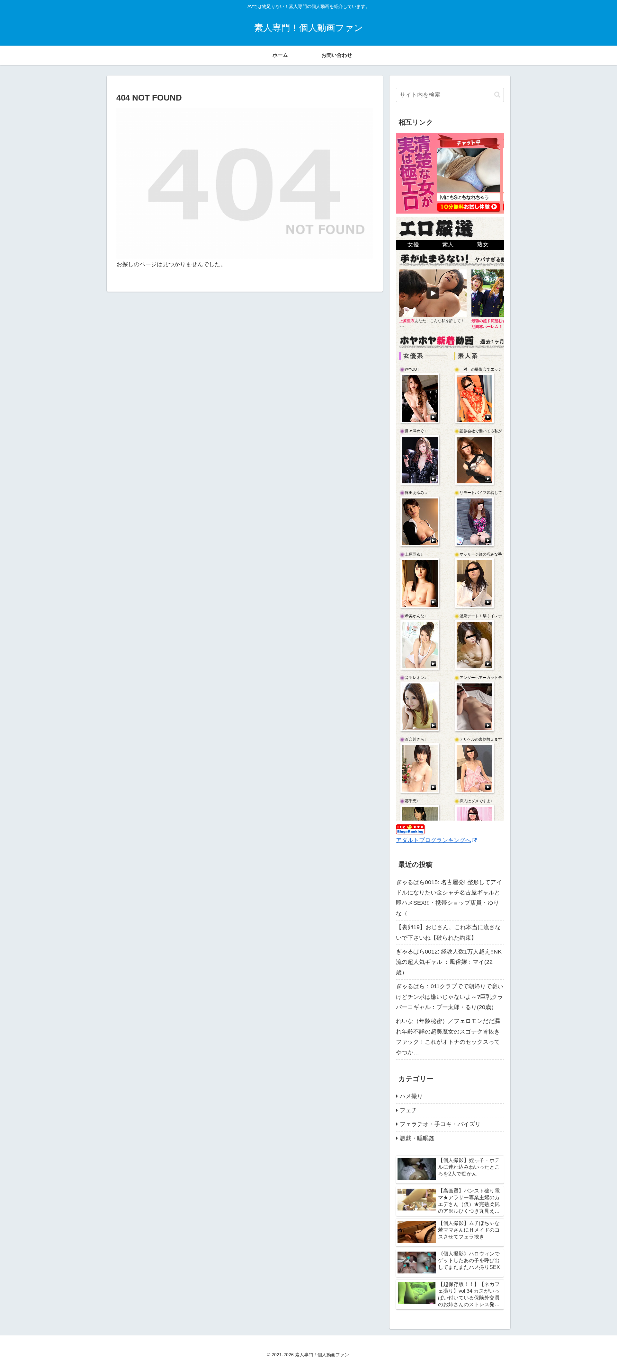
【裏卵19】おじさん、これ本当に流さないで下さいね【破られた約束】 (448, 932)
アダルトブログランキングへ (433, 840)
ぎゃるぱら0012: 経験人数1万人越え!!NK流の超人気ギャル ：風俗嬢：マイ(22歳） (449, 962)
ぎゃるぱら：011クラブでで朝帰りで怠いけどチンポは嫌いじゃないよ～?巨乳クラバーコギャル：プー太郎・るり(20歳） (449, 996)
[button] (497, 94)
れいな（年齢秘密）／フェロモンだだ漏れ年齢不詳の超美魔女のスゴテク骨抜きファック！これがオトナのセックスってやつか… (448, 1036)
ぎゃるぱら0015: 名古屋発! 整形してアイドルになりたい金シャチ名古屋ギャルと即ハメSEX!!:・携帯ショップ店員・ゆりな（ (449, 898)
